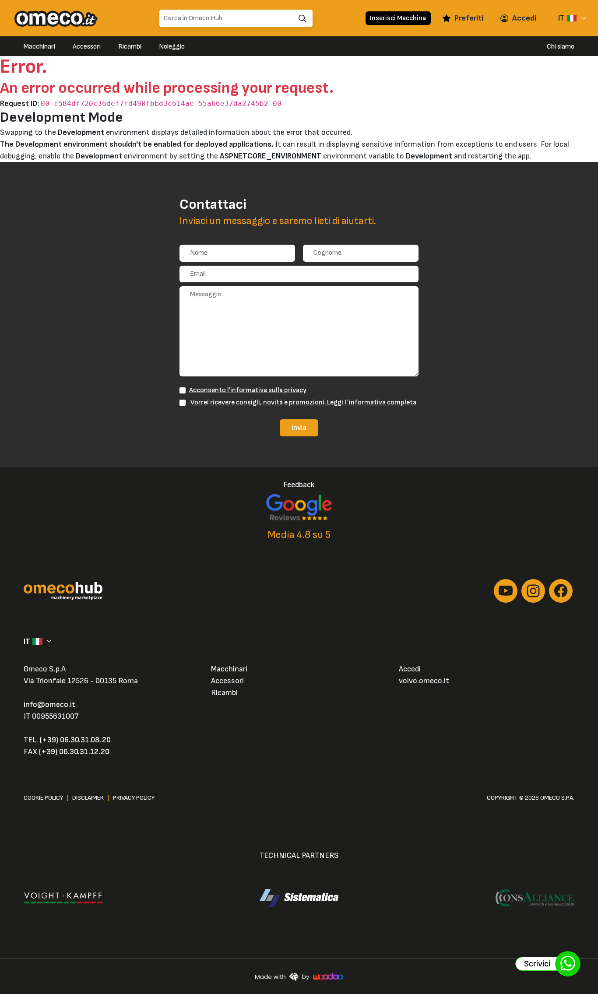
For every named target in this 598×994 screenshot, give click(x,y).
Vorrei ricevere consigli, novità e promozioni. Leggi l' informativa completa (303, 402)
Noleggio (172, 46)
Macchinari (39, 46)
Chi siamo (560, 46)
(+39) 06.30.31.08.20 (75, 740)
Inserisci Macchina (398, 18)
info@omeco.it (49, 704)
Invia (299, 427)
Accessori (87, 46)
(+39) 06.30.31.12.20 (74, 751)
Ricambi (129, 46)
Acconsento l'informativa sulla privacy (247, 390)
